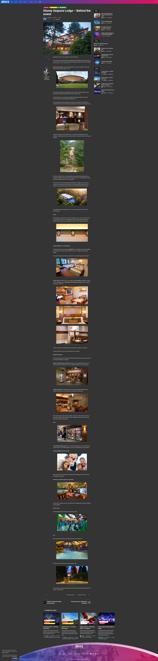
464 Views (76, 637)
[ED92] (5, 2)
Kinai (104, 17)
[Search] (156, 2)
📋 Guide (46, 7)
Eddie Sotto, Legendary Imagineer (101, 43)
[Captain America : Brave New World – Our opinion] (97, 85)
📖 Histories (53, 7)
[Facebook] (44, 59)
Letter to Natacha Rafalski (106, 21)
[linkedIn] (46, 63)
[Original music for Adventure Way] (97, 50)
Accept (15, 658)
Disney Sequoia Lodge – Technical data (46, 78)
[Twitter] (48, 59)
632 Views (112, 637)
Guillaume (104, 74)
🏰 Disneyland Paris (49, 620)
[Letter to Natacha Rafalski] (97, 22)
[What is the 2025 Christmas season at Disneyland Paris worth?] (97, 15)
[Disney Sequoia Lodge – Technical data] (46, 72)
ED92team (49, 17)
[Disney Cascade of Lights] (97, 62)
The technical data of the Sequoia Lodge (61, 63)
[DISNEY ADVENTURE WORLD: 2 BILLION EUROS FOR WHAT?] (97, 34)
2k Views (60, 17)
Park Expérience (103, 621)
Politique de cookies (5, 652)
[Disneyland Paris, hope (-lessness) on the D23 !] (97, 28)
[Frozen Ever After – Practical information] (97, 73)
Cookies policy (14, 656)
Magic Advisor (85, 621)
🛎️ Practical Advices (49, 623)
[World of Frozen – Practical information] (97, 79)
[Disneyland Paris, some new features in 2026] (97, 56)
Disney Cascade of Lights (106, 61)
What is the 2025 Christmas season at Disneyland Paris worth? (107, 15)
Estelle (104, 86)
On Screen (84, 623)
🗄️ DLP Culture (62, 7)
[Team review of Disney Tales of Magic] (97, 91)
